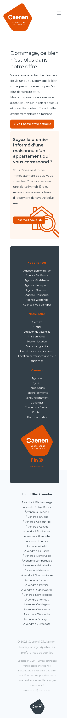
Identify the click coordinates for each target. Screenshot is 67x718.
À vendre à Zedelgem (37, 619)
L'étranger (37, 402)
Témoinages (37, 388)
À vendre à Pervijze (37, 585)
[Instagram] (41, 459)
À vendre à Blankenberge (37, 502)
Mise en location (37, 341)
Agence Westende (37, 299)
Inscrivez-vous (27, 220)
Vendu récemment (36, 397)
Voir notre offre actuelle (33, 124)
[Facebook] (32, 459)
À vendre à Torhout (37, 599)
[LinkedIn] (36, 459)
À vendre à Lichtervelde (37, 555)
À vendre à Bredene (37, 512)
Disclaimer (48, 641)
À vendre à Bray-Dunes (37, 507)
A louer (37, 326)
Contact (37, 412)
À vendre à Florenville (37, 536)
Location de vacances (37, 331)
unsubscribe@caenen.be (37, 690)
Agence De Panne (37, 275)
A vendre (37, 322)
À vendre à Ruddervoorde (37, 590)
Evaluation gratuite (37, 346)
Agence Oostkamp (37, 295)
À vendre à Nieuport (37, 570)
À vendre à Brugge (37, 516)
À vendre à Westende (37, 609)
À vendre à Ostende (37, 580)
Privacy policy (28, 647)
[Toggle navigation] (59, 13)
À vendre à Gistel (37, 546)
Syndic (37, 383)
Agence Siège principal (37, 304)
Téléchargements (37, 392)
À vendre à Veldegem (37, 604)
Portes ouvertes (37, 417)
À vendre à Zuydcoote (37, 624)
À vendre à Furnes (37, 541)
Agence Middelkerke (37, 280)
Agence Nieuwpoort (37, 285)
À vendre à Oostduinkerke (37, 575)
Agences (37, 378)
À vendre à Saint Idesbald (37, 594)
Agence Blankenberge (37, 270)
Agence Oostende (37, 290)
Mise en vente (37, 336)
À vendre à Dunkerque (37, 531)
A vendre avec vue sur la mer (37, 351)
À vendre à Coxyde (37, 526)
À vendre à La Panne (36, 551)
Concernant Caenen (37, 407)
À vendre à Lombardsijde (37, 560)
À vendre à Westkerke (37, 614)
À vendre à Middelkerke (37, 565)
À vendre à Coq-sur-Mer (37, 521)
